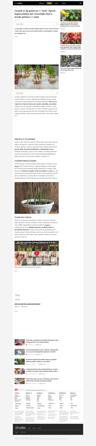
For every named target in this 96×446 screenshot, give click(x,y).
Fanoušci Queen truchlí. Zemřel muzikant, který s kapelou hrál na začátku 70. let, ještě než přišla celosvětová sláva (63, 419)
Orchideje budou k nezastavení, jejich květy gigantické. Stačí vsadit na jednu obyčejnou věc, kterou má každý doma (70, 47)
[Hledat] (80, 3)
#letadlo (61, 403)
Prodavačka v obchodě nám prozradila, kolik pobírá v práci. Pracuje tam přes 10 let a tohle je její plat (42, 341)
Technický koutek (18, 399)
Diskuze (25, 306)
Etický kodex (23, 432)
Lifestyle (61, 397)
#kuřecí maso (51, 403)
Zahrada (64, 3)
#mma (39, 408)
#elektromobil (18, 403)
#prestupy (40, 403)
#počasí (61, 405)
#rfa (72, 407)
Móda (60, 398)
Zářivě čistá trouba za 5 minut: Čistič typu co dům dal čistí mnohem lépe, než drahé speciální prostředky (42, 380)
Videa (71, 397)
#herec (61, 407)
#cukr (50, 407)
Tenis (38, 401)
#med (50, 405)
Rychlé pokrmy (51, 399)
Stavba (56, 3)
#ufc (72, 403)
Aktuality (16, 395)
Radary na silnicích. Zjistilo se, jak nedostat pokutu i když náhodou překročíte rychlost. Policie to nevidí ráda (31, 413)
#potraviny (28, 405)
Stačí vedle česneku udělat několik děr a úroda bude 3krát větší (70, 69)
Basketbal (39, 395)
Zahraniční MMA (73, 395)
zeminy (47, 225)
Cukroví (49, 395)
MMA (38, 399)
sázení (17, 166)
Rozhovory (28, 397)
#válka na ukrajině (30, 407)
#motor (16, 408)
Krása (60, 396)
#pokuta (17, 405)
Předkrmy (50, 397)
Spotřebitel (28, 398)
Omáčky (49, 396)
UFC (71, 398)
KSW (71, 399)
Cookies (16, 432)
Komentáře (28, 396)
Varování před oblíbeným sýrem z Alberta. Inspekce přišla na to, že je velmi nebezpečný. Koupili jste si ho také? (42, 351)
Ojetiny (16, 397)
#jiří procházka (74, 405)
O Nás (29, 428)
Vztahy (60, 399)
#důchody (28, 403)
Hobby (49, 3)
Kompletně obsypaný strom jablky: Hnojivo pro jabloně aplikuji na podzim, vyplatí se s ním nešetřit (41, 360)
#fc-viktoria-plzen (41, 405)
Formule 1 (39, 396)
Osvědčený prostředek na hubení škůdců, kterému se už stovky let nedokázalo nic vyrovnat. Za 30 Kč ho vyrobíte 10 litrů (70, 24)
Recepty (49, 398)
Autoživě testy (17, 396)
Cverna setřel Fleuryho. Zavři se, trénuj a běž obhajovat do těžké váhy (75, 417)
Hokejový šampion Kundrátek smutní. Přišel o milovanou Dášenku (42, 418)
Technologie (28, 399)
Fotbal (38, 397)
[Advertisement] (37, 47)
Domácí (27, 395)
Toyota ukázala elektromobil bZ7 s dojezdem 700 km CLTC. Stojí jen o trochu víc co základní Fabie (19, 419)
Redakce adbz (19, 24)
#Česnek (17, 299)
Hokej (38, 398)
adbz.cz (16, 6)
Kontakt (39, 428)
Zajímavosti (17, 401)
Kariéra (34, 428)
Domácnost (41, 3)
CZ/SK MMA (72, 396)
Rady (16, 398)
